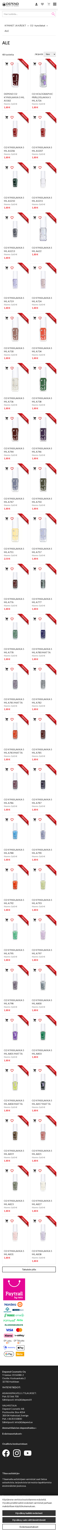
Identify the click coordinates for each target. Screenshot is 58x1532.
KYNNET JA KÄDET (15, 25)
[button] (36, 4)
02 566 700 (13, 1396)
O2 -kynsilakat (37, 25)
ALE (7, 30)
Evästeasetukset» (12, 1433)
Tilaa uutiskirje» (11, 1473)
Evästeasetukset (29, 1526)
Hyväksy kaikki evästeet (29, 1513)
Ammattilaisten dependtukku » (19, 1427)
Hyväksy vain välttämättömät (29, 1519)
